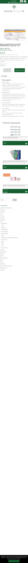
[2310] (26, 168)
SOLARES (2, 270)
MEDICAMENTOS (4, 258)
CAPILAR (2, 216)
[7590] (26, 144)
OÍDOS (2, 243)
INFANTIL (2, 253)
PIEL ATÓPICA (4, 247)
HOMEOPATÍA (3, 252)
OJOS (2, 245)
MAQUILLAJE (4, 239)
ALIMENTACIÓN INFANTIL (6, 208)
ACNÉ (2, 225)
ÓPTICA (2, 262)
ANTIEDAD (3, 227)
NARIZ (2, 241)
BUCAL (1, 214)
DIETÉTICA (2, 220)
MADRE (1, 256)
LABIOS (2, 235)
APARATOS (2, 210)
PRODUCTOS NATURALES (6, 266)
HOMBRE (2, 249)
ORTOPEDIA (2, 264)
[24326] (26, 192)
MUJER (1, 260)
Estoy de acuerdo (14, 561)
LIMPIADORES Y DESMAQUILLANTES (9, 237)
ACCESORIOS (4, 223)
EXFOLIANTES (4, 231)
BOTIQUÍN (2, 212)
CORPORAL (2, 218)
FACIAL (1, 222)
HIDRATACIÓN (4, 233)
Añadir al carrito (19, 70)
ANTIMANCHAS (4, 229)
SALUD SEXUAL (3, 268)
